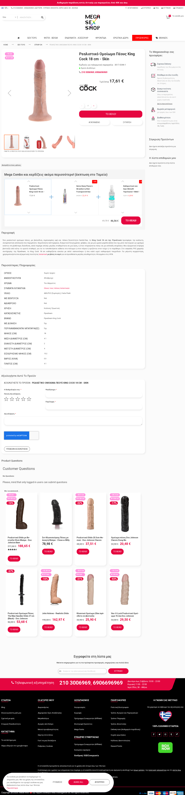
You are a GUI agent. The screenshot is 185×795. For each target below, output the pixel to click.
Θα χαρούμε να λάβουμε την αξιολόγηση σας (165, 707)
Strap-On (38, 45)
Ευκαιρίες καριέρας (82, 750)
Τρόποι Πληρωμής (118, 718)
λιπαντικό (43, 254)
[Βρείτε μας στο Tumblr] (171, 734)
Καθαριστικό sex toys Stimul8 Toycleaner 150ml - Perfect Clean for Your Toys (131, 189)
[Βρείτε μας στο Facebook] (154, 734)
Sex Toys (21, 45)
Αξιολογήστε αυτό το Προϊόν (18, 375)
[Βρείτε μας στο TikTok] (177, 734)
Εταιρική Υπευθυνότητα (11, 724)
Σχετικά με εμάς (7, 718)
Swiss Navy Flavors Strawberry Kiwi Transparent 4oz (84, 189)
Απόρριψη (99, 782)
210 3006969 (18, 8)
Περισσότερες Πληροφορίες (18, 265)
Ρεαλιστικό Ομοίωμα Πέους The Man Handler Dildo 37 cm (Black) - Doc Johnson (21, 616)
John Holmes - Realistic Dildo (55, 613)
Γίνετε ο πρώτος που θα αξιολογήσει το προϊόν (24, 151)
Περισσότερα (12, 788)
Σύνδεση (179, 8)
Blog (3, 707)
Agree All (78, 782)
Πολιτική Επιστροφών (120, 707)
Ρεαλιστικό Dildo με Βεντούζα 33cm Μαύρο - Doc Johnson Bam (20, 540)
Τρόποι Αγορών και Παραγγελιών (124, 713)
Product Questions (11, 460)
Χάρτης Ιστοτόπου (45, 735)
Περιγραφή (7, 232)
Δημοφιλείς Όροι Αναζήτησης (50, 713)
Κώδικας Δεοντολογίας (120, 741)
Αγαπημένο (133, 8)
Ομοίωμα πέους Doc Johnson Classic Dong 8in (124, 538)
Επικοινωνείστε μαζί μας (11, 713)
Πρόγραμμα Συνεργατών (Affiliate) (88, 718)
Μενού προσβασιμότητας (48, 729)
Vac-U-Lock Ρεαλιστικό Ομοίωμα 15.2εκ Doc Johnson (125, 614)
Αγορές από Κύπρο (45, 724)
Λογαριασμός (79, 707)
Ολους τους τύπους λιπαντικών (56, 288)
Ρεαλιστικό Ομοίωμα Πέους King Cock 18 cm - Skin (36, 189)
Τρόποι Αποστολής (118, 724)
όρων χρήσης (139, 770)
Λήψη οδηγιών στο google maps (14, 746)
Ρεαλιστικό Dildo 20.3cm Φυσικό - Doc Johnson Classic (90, 538)
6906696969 (29, 8)
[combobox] (23, 17)
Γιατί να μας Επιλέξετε (47, 741)
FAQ (157, 8)
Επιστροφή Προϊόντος (83, 724)
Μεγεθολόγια (43, 718)
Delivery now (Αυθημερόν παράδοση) (125, 729)
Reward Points (116, 746)
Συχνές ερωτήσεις (118, 735)
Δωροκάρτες (43, 707)
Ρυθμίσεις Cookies (45, 746)
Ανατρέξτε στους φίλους (11, 165)
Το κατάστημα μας (8, 740)
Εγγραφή (167, 8)
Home (5, 45)
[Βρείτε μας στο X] (160, 734)
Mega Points (79, 729)
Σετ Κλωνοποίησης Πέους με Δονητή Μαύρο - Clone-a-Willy (55, 538)
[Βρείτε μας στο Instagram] (165, 734)
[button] (9, 93)
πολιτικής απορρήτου (157, 770)
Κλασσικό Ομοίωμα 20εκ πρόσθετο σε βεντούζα (90, 614)
